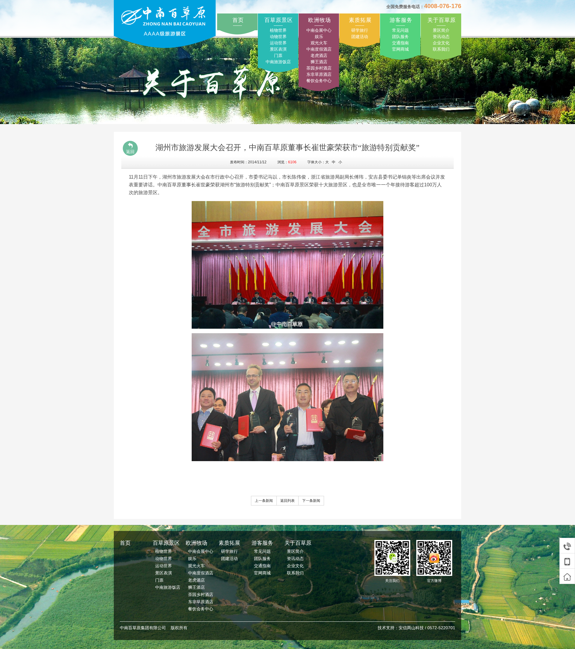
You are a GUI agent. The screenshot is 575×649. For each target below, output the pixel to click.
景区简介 (441, 30)
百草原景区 (278, 20)
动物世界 (278, 36)
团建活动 (359, 36)
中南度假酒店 (319, 49)
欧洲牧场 (319, 20)
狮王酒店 (319, 61)
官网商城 (400, 49)
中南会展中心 (319, 30)
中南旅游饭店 (278, 61)
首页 (238, 20)
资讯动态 (441, 36)
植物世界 (278, 30)
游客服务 (401, 20)
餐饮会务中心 (319, 80)
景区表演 (278, 49)
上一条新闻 (264, 501)
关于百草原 (441, 20)
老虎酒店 (319, 55)
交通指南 (400, 42)
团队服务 (400, 36)
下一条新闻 (311, 501)
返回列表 (287, 501)
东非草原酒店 (319, 74)
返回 (130, 151)
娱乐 (319, 36)
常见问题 (400, 30)
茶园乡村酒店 (319, 68)
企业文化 (441, 42)
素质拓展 (360, 20)
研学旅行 (359, 30)
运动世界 (278, 42)
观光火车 (319, 42)
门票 (278, 55)
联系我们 (441, 49)
